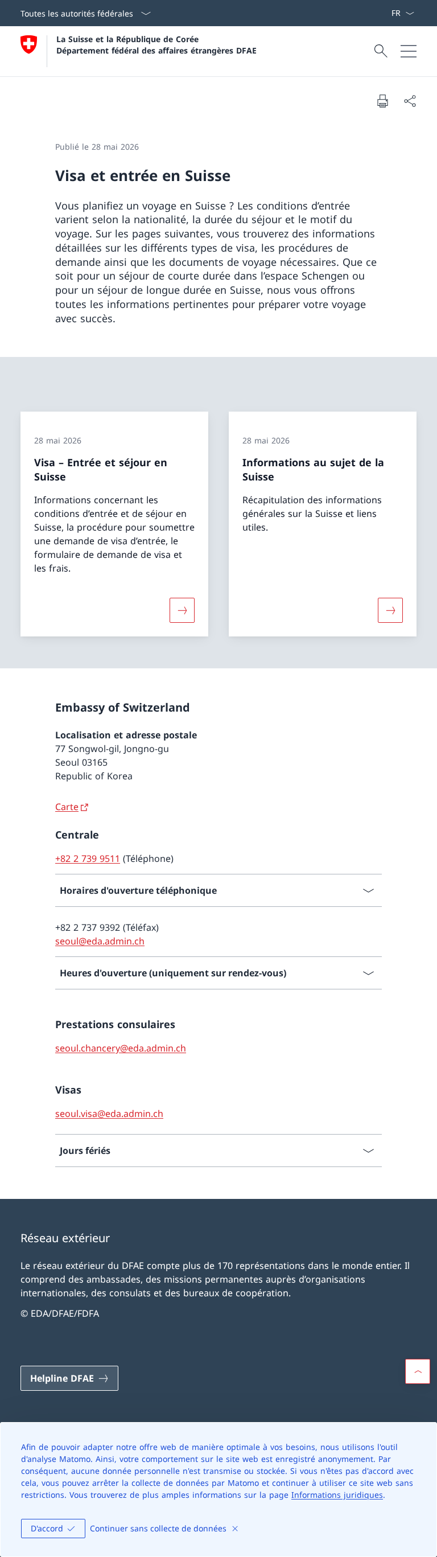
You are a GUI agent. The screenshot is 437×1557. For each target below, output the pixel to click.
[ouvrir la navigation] (408, 51)
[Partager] (409, 100)
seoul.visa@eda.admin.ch (109, 1113)
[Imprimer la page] (382, 100)
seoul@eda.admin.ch (100, 941)
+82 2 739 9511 (87, 858)
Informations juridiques (337, 1494)
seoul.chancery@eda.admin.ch (120, 1048)
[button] (417, 1371)
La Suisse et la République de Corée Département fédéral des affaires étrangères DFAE (156, 44)
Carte (67, 806)
